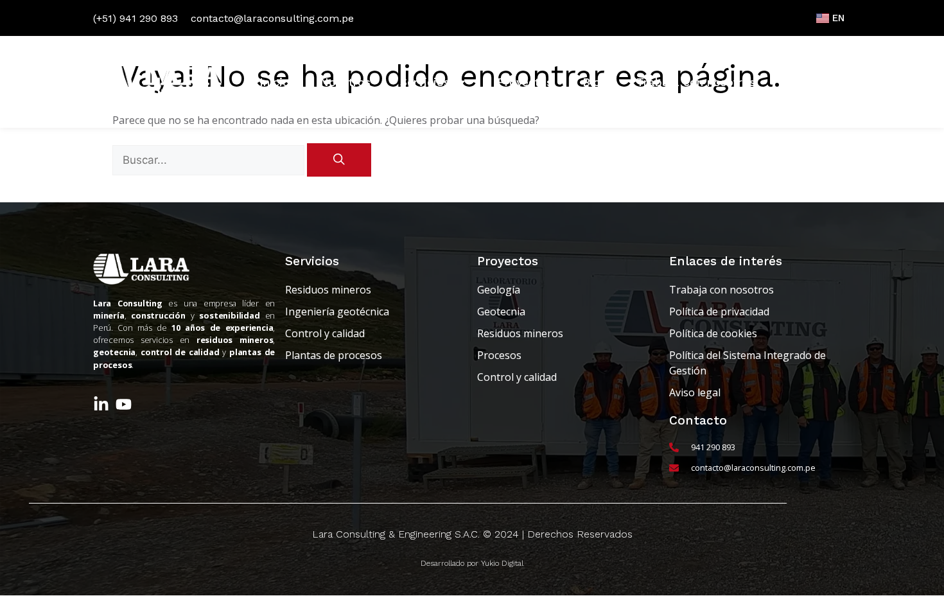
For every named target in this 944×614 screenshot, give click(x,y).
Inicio (274, 82)
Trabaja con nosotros (695, 82)
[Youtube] (124, 404)
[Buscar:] (209, 160)
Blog (594, 82)
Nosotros (345, 82)
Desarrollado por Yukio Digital (472, 563)
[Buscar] (339, 160)
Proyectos (524, 82)
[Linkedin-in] (101, 404)
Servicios (425, 82)
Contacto (810, 82)
